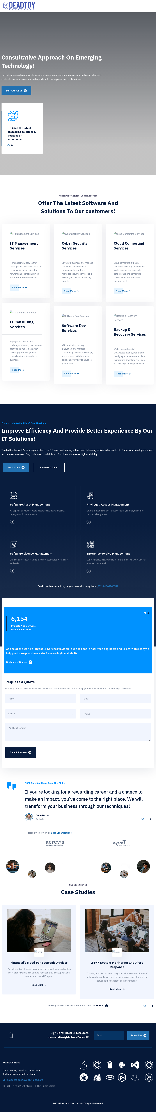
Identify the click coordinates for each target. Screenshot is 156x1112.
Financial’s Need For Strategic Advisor (39, 962)
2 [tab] (12, 145)
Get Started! (98, 1005)
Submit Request (18, 752)
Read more (18, 287)
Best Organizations (61, 832)
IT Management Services (24, 246)
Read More (37, 985)
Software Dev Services (74, 328)
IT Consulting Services (22, 324)
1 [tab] (8, 145)
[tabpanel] (22, 126)
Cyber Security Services (75, 246)
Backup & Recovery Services (130, 332)
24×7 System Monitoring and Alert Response (117, 964)
